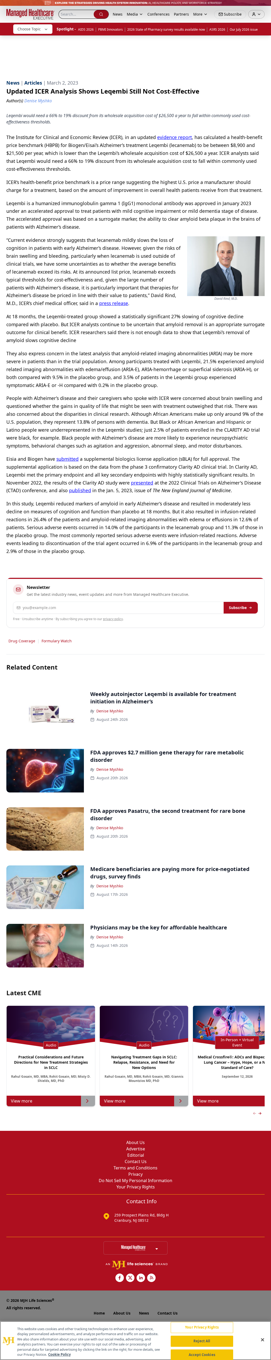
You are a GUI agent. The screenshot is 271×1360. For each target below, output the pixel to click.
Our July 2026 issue (244, 29)
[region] (135, 1340)
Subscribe (238, 607)
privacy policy (113, 619)
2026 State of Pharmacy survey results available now (166, 29)
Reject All (201, 1341)
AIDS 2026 (86, 29)
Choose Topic (29, 28)
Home (99, 1313)
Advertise (135, 1149)
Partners (181, 14)
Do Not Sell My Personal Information (135, 1180)
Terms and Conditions (135, 1168)
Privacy (135, 1174)
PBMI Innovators (110, 29)
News (118, 14)
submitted (67, 459)
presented (142, 483)
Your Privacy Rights (135, 1187)
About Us (135, 1142)
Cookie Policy (59, 1354)
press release (113, 303)
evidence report (174, 137)
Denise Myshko (109, 710)
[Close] (262, 1340)
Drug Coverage (21, 640)
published (80, 490)
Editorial (135, 1155)
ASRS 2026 (217, 29)
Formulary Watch (57, 640)
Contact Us (136, 1161)
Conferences (158, 14)
